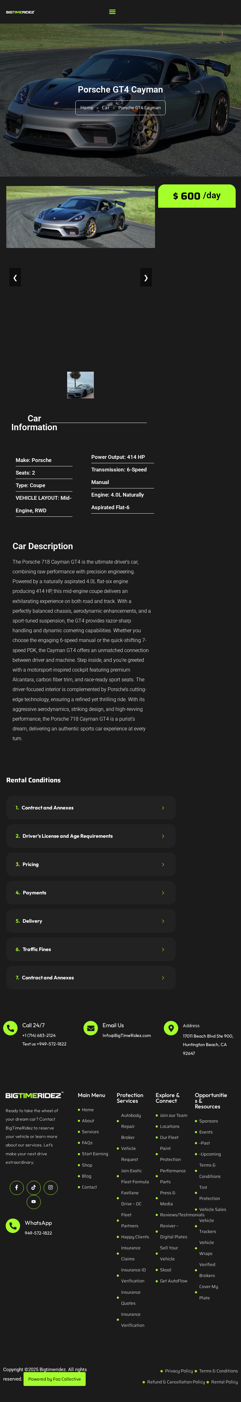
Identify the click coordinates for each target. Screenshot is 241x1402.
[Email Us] (90, 1028)
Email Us (113, 1025)
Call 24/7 (33, 1025)
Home (86, 107)
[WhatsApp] (13, 1226)
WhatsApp (38, 1222)
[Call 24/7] (10, 1028)
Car (106, 107)
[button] (112, 11)
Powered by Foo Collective (54, 1379)
